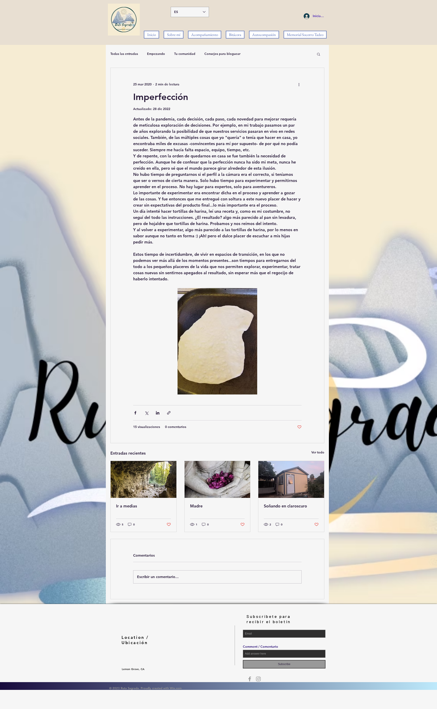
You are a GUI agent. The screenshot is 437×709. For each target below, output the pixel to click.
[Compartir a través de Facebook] (135, 413)
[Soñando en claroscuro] (291, 479)
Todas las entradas (124, 54)
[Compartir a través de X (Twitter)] (146, 413)
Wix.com (176, 688)
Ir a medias (126, 506)
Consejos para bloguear (222, 54)
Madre (196, 506)
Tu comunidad (184, 54)
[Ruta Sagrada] (249, 679)
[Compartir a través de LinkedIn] (157, 413)
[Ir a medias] (143, 479)
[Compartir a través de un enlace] (169, 413)
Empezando (156, 54)
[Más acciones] (299, 84)
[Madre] (217, 479)
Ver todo (317, 452)
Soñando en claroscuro (285, 506)
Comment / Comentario (260, 646)
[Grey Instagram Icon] (258, 679)
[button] (318, 54)
